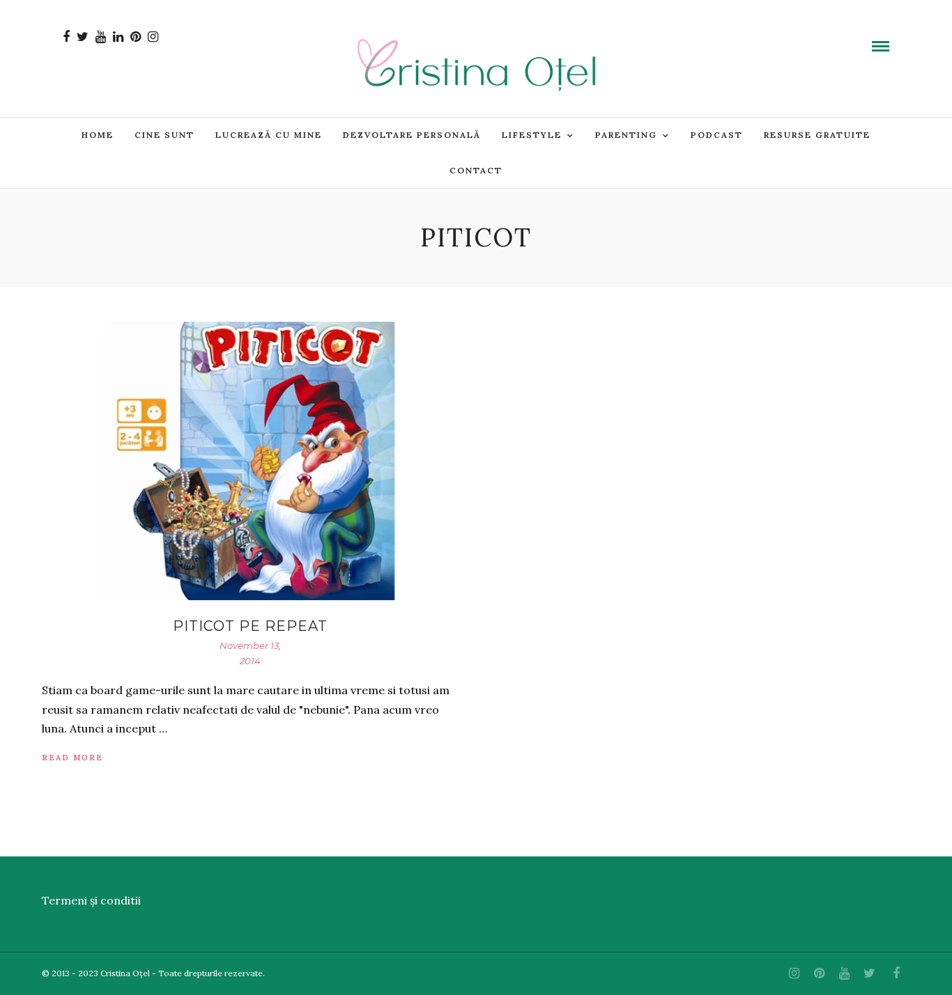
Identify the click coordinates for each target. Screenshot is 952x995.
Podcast (717, 135)
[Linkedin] (118, 37)
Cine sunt (164, 135)
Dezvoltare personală (412, 135)
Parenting (626, 135)
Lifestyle (532, 135)
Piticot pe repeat (250, 626)
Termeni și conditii (91, 900)
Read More (72, 757)
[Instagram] (153, 37)
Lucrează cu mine (268, 135)
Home (98, 135)
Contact (476, 170)
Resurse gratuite (817, 135)
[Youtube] (100, 37)
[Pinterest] (135, 37)
